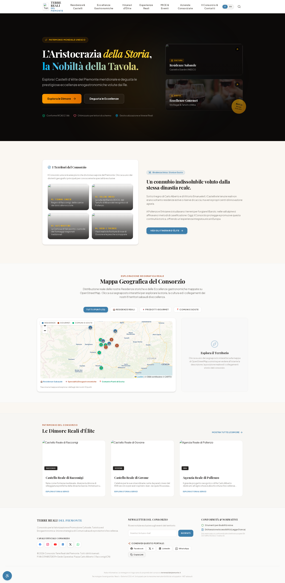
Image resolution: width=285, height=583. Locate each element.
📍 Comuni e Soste (187, 309)
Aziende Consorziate (185, 6)
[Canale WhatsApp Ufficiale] (78, 544)
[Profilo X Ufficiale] (70, 544)
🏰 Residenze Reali (124, 309)
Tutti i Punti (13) (95, 309)
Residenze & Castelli (77, 6)
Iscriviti (186, 533)
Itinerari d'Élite (127, 6)
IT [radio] (225, 7)
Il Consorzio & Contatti (209, 6)
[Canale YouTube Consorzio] (55, 544)
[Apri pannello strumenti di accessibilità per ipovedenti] (7, 575)
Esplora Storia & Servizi (57, 492)
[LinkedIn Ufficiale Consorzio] (63, 544)
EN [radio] (230, 7)
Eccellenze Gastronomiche (103, 6)
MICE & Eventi (165, 6)
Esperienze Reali (146, 6)
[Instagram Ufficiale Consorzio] (48, 544)
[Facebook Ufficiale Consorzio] (40, 544)
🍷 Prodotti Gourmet (155, 309)
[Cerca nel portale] (239, 6)
